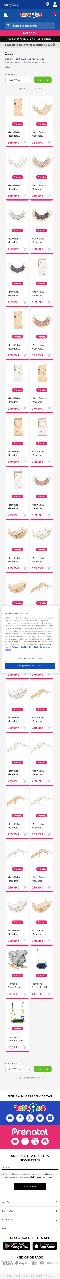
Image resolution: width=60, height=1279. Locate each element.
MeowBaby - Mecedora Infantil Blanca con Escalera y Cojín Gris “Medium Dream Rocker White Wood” (40, 454)
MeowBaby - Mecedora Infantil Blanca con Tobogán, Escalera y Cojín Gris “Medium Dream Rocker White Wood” (40, 826)
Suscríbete (30, 1186)
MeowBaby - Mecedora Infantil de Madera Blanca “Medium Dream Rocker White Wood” (16, 188)
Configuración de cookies (30, 658)
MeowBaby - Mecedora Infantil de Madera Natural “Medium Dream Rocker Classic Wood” (40, 134)
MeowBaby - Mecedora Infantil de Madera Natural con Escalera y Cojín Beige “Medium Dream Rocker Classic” (16, 347)
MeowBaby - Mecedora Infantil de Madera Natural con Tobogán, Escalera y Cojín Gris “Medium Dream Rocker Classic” (40, 720)
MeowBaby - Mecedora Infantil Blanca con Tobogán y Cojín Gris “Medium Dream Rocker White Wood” (16, 720)
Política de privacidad (42, 1177)
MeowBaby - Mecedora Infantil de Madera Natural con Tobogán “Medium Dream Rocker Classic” (16, 560)
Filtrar (43, 79)
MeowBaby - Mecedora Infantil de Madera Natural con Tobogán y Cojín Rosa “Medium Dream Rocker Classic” (40, 933)
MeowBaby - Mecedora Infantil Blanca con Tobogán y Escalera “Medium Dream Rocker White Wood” (16, 773)
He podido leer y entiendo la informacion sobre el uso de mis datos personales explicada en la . (30, 1175)
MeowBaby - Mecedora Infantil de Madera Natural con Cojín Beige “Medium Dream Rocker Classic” (40, 188)
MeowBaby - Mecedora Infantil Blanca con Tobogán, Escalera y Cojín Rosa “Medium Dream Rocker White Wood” (16, 879)
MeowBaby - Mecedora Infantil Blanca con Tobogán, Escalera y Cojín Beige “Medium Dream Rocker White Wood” (40, 773)
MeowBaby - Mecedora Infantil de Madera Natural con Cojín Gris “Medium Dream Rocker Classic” (40, 241)
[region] (30, 639)
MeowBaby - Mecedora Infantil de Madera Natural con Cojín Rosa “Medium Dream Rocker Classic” (40, 347)
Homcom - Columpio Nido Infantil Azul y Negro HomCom (40, 986)
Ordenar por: (11, 74)
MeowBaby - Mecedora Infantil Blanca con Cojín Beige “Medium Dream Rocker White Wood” (16, 241)
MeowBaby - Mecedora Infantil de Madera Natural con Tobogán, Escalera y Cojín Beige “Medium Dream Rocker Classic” (16, 826)
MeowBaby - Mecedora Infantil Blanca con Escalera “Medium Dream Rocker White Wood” (40, 294)
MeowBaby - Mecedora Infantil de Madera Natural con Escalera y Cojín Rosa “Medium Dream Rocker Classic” (16, 454)
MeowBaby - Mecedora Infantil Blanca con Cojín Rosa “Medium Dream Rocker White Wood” (40, 507)
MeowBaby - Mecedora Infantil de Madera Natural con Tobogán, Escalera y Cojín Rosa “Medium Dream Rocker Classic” (40, 879)
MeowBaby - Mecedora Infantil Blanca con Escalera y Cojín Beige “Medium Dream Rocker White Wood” (16, 400)
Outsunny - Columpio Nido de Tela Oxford (16, 1039)
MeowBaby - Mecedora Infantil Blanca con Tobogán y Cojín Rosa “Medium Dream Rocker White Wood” (16, 933)
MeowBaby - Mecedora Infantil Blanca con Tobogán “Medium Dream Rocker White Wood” (40, 560)
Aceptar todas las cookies (30, 666)
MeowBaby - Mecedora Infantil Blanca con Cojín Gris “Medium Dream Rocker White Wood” (16, 294)
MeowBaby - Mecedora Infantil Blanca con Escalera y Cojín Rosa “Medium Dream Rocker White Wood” (16, 507)
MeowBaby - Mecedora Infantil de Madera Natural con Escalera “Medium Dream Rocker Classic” (16, 134)
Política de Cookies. (20, 647)
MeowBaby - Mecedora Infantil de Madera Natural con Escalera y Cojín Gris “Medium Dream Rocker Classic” (40, 400)
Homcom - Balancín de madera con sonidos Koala (15, 986)
